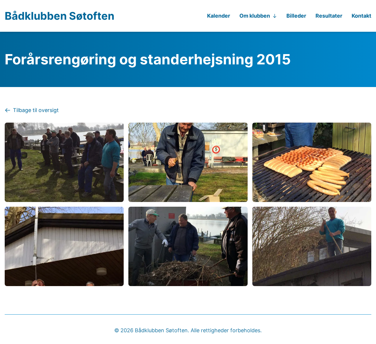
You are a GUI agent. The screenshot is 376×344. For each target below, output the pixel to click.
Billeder (296, 16)
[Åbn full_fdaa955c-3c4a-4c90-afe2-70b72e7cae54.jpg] (311, 246)
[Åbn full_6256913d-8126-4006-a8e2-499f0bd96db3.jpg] (187, 162)
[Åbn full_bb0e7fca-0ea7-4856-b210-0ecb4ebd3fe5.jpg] (311, 162)
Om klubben (254, 16)
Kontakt (361, 16)
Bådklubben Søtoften (59, 15)
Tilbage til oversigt (36, 110)
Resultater (328, 16)
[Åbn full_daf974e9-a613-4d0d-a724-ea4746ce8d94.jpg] (64, 246)
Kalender (218, 16)
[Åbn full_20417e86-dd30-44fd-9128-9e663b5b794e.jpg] (64, 162)
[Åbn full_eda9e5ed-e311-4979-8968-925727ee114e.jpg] (187, 246)
